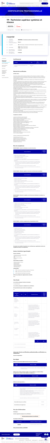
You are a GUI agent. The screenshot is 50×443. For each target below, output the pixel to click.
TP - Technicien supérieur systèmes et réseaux (28, 39)
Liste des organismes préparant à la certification (30, 416)
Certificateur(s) (17, 59)
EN (31, 29)
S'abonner (16, 434)
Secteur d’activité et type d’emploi (21, 251)
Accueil (3, 17)
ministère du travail (28, 440)
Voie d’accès (16, 280)
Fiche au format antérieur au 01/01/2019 (20, 427)
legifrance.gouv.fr (34, 440)
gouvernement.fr (21, 440)
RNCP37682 (19, 424)
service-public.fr (41, 440)
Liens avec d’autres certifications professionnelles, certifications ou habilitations (29, 352)
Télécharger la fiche (11, 29)
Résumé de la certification (19, 71)
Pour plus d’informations (19, 409)
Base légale (16, 359)
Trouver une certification (7, 17)
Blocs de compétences (18, 146)
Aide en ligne (18, 29)
